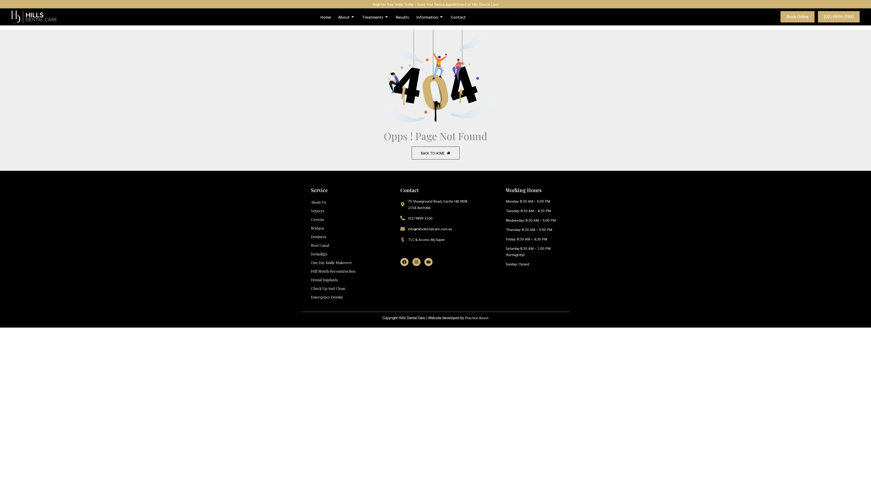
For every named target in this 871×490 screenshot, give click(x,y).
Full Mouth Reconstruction (333, 271)
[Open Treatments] (386, 17)
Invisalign (319, 254)
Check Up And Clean (328, 288)
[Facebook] (404, 262)
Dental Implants (324, 279)
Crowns (317, 219)
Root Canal (320, 245)
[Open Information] (441, 17)
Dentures (318, 236)
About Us (318, 202)
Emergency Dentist (327, 297)
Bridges (317, 228)
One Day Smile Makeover (331, 262)
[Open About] (353, 17)
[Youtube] (428, 262)
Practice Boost (477, 317)
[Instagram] (416, 262)
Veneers (317, 210)
